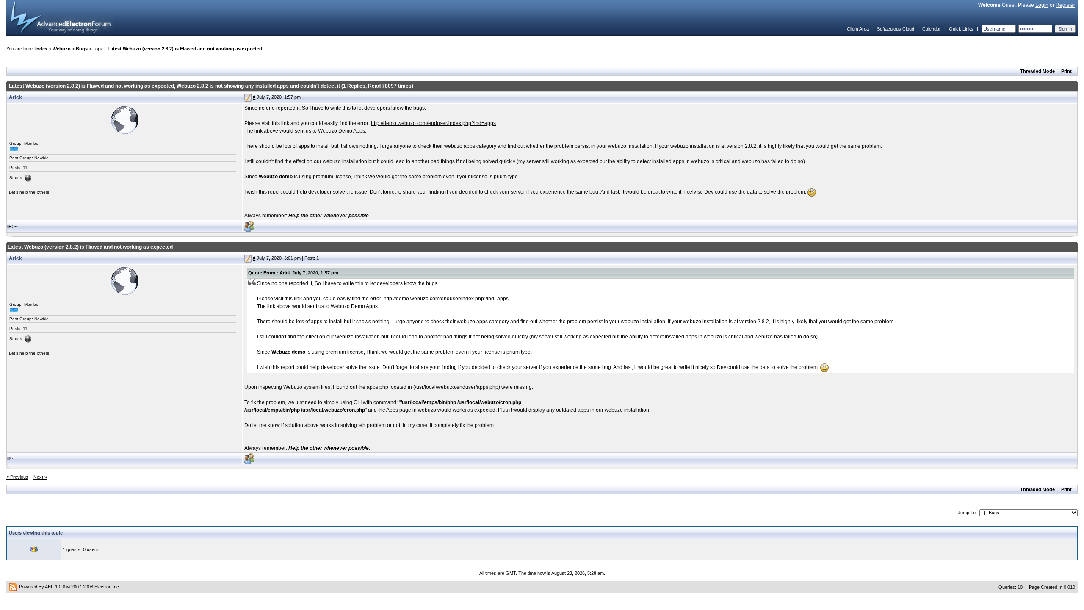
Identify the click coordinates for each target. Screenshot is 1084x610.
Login (1041, 5)
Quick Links (961, 28)
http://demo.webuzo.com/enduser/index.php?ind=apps (433, 123)
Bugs (82, 48)
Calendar (931, 28)
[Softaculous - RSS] (13, 586)
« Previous (17, 477)
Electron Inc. (107, 586)
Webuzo (62, 48)
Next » (40, 477)
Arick (15, 97)
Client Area (858, 28)
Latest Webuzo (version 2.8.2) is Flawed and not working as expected (185, 48)
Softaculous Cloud (895, 28)
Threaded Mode (1037, 71)
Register (1065, 5)
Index (41, 48)
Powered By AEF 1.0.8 (42, 586)
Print (1066, 71)
